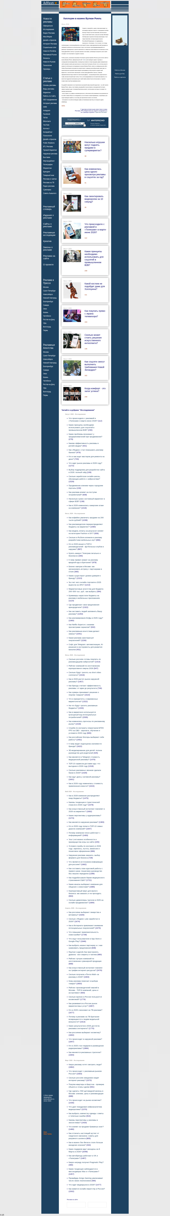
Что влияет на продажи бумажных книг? (86, 1127)
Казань (45, 312)
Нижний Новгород (49, 298)
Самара (46, 305)
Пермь (45, 330)
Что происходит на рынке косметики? (85, 1100)
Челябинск (47, 316)
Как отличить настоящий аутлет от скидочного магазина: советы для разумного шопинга (84, 1135)
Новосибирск (48, 294)
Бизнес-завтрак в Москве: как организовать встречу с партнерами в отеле (85, 569)
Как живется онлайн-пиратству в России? (87, 1189)
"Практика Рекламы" (101, 112)
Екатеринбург (48, 301)
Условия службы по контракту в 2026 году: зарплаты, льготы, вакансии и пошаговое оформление (85, 848)
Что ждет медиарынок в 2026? (82, 1185)
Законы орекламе (48, 248)
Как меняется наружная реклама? (83, 822)
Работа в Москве (120, 70)
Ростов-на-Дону (49, 319)
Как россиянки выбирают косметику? (85, 1032)
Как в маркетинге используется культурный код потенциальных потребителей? (82, 714)
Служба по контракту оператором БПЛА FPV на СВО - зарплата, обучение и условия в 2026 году (86, 730)
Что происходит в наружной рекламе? (85, 1039)
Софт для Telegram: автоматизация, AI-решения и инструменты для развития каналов (86, 647)
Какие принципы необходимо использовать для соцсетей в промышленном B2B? (81, 427)
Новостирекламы (47, 20)
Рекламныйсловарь (49, 207)
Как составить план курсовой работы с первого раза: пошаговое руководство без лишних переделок (86, 871)
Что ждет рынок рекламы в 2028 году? (85, 463)
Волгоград (47, 327)
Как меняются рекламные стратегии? (85, 1052)
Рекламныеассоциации (49, 233)
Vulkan (84, 59)
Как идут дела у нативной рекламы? (84, 777)
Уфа (44, 323)
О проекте (48, 264)
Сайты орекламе (47, 225)
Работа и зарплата (120, 77)
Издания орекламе (48, 216)
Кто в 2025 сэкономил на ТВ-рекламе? (85, 1010)
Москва (46, 287)
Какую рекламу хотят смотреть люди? (85, 1064)
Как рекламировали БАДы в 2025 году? (86, 618)
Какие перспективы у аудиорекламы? (85, 815)
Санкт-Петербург (49, 291)
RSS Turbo (48, 1134)
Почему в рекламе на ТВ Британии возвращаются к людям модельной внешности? (84, 1019)
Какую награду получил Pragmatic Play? (86, 1162)
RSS (45, 1132)
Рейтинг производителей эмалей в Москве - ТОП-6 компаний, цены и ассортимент (84, 990)
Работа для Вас (120, 73)
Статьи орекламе (47, 80)
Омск (45, 309)
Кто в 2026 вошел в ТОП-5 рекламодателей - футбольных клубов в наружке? (86, 546)
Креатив (47, 241)
